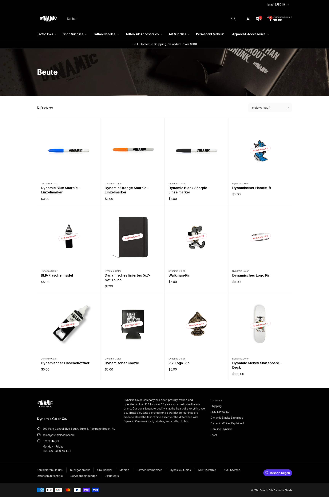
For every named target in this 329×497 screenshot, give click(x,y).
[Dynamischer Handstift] (260, 170)
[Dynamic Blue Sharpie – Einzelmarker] (69, 170)
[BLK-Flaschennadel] (69, 258)
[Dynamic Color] (45, 408)
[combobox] (151, 18)
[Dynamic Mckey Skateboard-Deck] (260, 345)
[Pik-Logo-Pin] (196, 345)
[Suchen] (233, 19)
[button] (279, 19)
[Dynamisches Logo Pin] (260, 258)
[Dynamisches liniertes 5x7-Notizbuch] (133, 258)
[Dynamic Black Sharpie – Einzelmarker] (196, 170)
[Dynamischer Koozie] (133, 345)
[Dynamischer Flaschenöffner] (69, 345)
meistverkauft (261, 107)
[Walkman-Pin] (196, 258)
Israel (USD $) (276, 4)
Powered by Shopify (283, 490)
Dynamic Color (266, 490)
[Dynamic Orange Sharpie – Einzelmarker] (133, 170)
